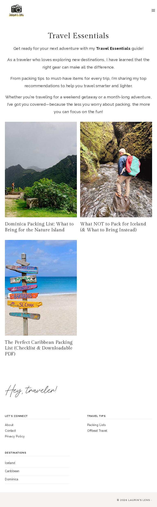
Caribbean (12, 471)
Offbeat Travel (97, 430)
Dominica (11, 479)
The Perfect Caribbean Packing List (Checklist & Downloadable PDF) (39, 348)
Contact (10, 430)
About (9, 425)
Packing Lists (96, 425)
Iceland (10, 463)
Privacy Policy (15, 436)
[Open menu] (153, 10)
